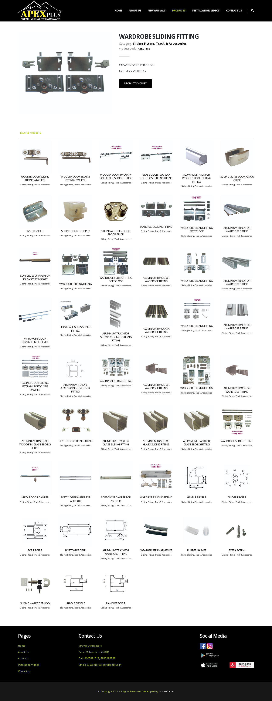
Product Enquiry (135, 83)
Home (118, 10)
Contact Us (234, 10)
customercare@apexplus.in (104, 665)
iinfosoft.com (166, 691)
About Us (135, 10)
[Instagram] (209, 646)
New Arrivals (157, 10)
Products (179, 10)
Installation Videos (206, 10)
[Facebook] (203, 646)
